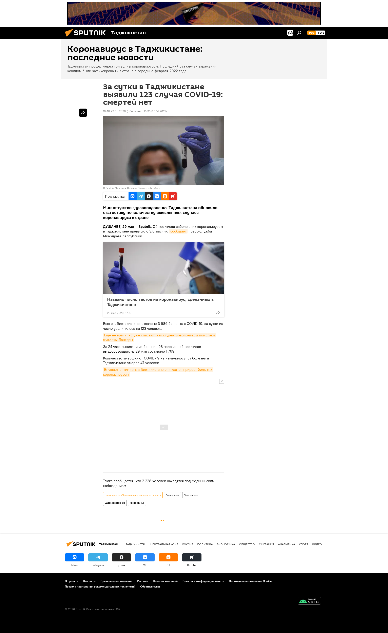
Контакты (89, 581)
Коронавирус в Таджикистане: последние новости (133, 495)
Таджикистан (191, 495)
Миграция (266, 544)
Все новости (172, 495)
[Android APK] (309, 601)
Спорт (303, 544)
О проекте (71, 581)
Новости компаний (165, 581)
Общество (247, 544)
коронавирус (137, 502)
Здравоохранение (115, 502)
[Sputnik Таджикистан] (87, 38)
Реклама (142, 581)
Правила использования (116, 581)
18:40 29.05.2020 (114, 111)
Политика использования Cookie (250, 581)
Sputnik (110, 187)
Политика (205, 544)
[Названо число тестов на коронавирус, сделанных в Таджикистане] (163, 268)
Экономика (226, 544)
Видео (317, 544)
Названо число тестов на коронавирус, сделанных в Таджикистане (160, 302)
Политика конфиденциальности (203, 581)
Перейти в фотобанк (149, 187)
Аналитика (286, 544)
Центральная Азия (164, 544)
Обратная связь (150, 586)
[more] (218, 313)
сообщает (178, 231)
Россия (187, 544)
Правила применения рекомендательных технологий (100, 586)
